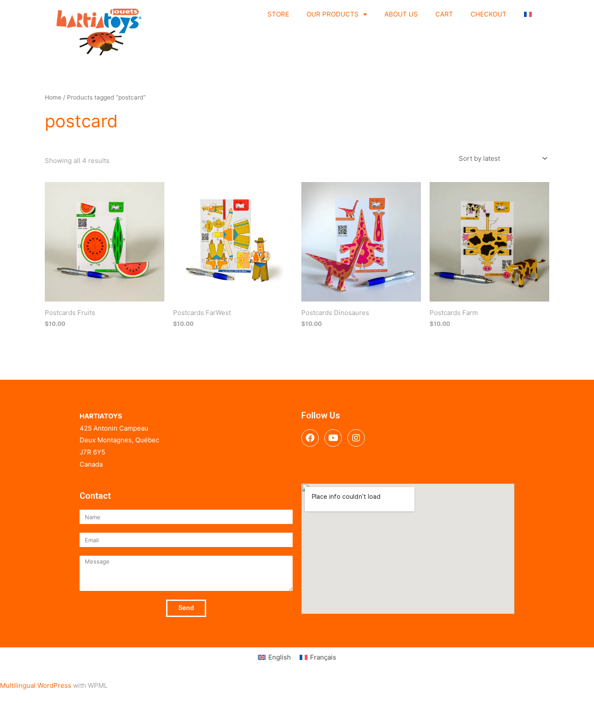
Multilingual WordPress (35, 685)
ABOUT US (401, 14)
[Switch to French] (528, 14)
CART (444, 14)
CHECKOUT (489, 14)
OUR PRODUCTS (333, 14)
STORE (278, 14)
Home (53, 97)
